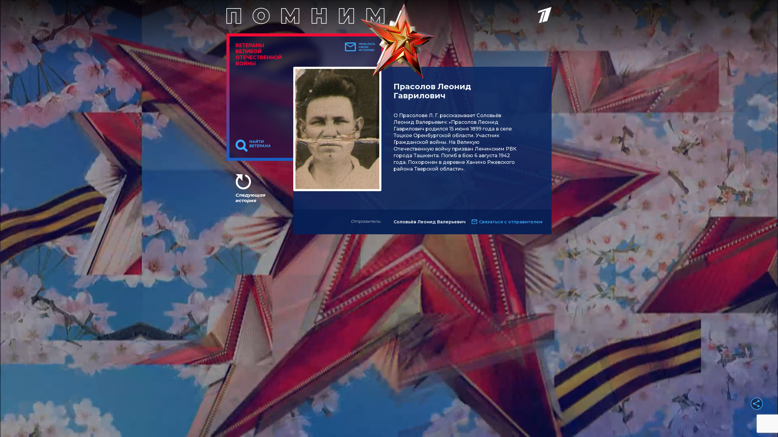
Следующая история (250, 197)
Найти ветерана (260, 144)
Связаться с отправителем (510, 222)
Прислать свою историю (367, 47)
